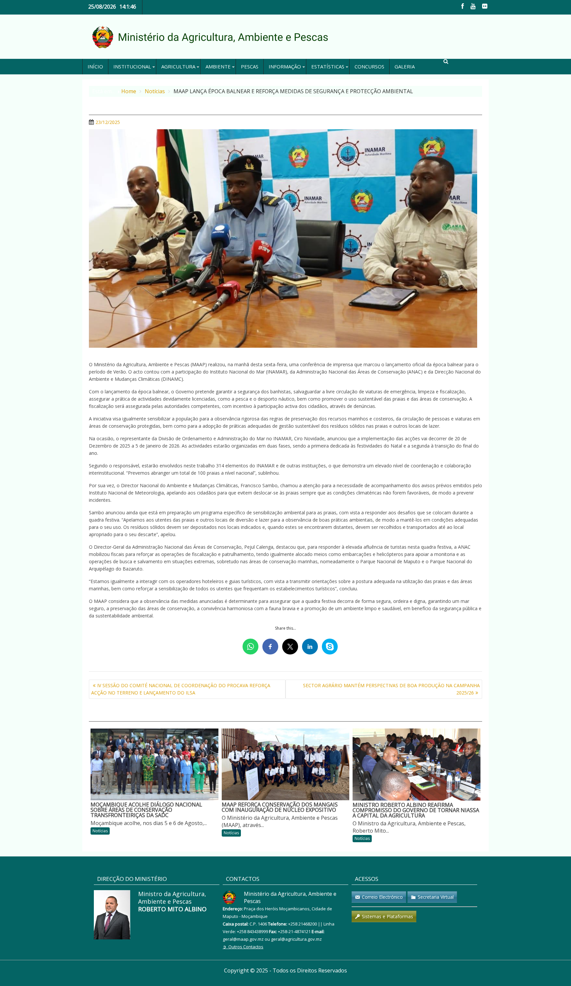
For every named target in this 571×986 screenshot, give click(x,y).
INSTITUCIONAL (132, 66)
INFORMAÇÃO (285, 66)
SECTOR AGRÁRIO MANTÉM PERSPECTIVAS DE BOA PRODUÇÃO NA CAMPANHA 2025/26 (391, 689)
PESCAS (249, 66)
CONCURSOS (369, 66)
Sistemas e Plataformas (387, 916)
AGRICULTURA (178, 66)
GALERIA (405, 66)
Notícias (100, 831)
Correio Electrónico (382, 897)
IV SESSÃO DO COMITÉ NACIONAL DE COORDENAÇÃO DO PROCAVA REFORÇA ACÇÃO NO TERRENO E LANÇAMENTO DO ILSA (180, 689)
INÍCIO (95, 66)
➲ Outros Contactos (243, 947)
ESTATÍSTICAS (327, 66)
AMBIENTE (218, 66)
